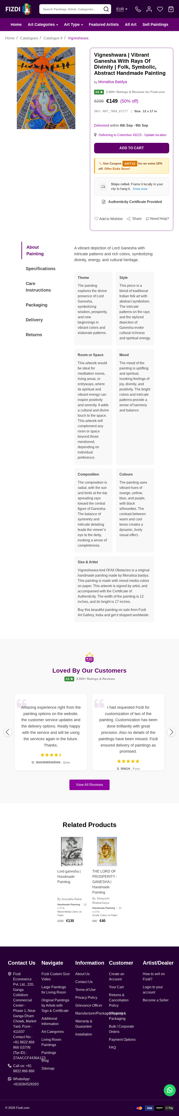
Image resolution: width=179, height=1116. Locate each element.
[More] (57, 24)
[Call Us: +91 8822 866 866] (138, 9)
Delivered (101, 125)
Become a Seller (156, 1000)
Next (171, 732)
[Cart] (171, 9)
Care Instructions (38, 286)
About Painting (35, 250)
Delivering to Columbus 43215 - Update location (132, 135)
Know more (140, 189)
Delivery (34, 319)
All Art (130, 24)
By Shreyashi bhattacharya (100, 900)
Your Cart (116, 987)
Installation (83, 1034)
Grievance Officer (88, 1005)
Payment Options (122, 1039)
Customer (121, 963)
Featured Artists (104, 24)
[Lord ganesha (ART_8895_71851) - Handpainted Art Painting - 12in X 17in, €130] (72, 851)
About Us (82, 974)
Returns (34, 334)
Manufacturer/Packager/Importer (100, 1013)
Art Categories (41, 24)
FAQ (112, 1047)
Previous (7, 732)
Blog (45, 1060)
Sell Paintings (155, 24)
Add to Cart (131, 148)
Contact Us (84, 982)
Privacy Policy (86, 997)
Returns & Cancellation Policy (119, 1000)
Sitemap (47, 1068)
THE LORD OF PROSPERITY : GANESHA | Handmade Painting (104, 881)
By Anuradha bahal (69, 899)
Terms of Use (85, 990)
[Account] (149, 9)
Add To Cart (77, 932)
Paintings (48, 1053)
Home (16, 24)
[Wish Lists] (160, 9)
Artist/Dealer (158, 963)
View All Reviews (89, 785)
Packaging (36, 305)
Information (89, 963)
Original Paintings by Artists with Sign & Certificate (55, 1005)
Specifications (40, 268)
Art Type (72, 24)
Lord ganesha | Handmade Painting (69, 876)
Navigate (52, 963)
